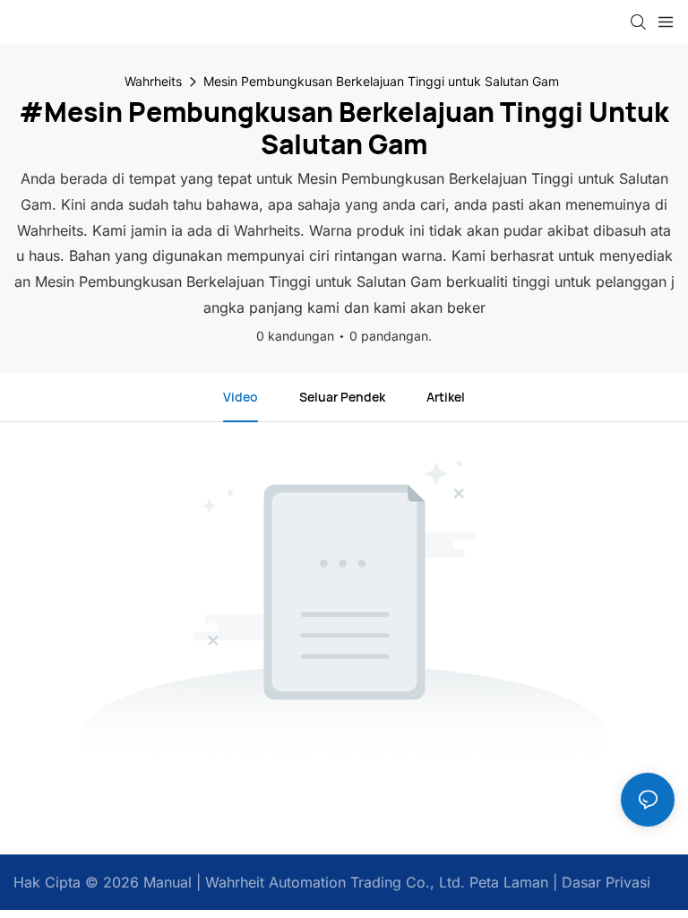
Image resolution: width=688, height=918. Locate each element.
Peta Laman (506, 882)
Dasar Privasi (603, 882)
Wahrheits (153, 81)
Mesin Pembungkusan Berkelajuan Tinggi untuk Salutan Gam (381, 81)
